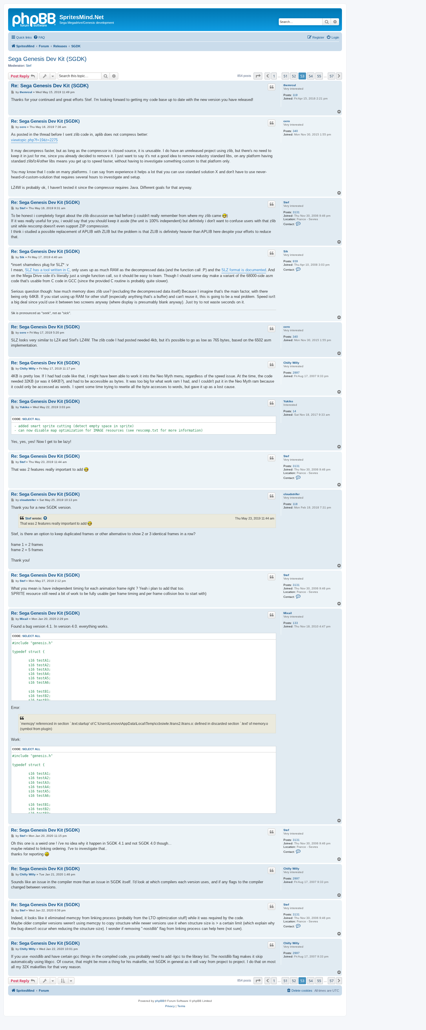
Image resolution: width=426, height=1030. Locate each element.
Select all (31, 419)
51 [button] (285, 76)
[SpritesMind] (34, 19)
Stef (28, 65)
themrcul (289, 85)
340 (295, 131)
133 (295, 622)
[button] (258, 76)
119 (295, 95)
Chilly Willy (291, 362)
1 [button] (274, 76)
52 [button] (294, 76)
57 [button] (331, 76)
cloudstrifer (291, 494)
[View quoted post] (45, 518)
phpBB (159, 1000)
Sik (285, 251)
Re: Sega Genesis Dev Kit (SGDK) (50, 85)
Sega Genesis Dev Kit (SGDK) (47, 59)
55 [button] (319, 76)
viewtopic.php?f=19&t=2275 (34, 140)
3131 (296, 212)
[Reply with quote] (271, 87)
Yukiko (288, 401)
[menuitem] (39, 37)
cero (286, 121)
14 (294, 411)
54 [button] (311, 76)
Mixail (287, 613)
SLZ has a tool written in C (47, 270)
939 (295, 261)
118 (295, 504)
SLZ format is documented (243, 270)
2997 (296, 372)
